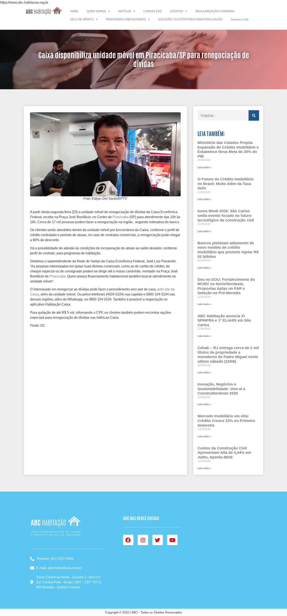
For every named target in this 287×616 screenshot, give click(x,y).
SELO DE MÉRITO (82, 19)
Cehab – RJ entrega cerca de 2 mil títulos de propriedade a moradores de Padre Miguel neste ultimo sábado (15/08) (228, 355)
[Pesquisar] (254, 115)
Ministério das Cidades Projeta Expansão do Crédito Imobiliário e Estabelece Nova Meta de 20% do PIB (228, 149)
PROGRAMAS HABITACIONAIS (126, 19)
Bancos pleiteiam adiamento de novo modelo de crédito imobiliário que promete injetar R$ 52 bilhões (228, 250)
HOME (74, 11)
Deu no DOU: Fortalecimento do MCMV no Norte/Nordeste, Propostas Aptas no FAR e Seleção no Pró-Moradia (226, 286)
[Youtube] (172, 540)
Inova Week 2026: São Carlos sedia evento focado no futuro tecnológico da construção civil (225, 215)
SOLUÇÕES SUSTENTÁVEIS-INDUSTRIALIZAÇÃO (190, 19)
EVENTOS (176, 11)
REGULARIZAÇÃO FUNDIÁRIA (214, 11)
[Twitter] (157, 540)
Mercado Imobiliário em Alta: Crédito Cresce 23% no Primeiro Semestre (226, 420)
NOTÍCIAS (124, 11)
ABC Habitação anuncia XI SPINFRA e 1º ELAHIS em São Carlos (224, 320)
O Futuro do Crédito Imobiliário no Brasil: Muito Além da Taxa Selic (225, 183)
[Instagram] (143, 540)
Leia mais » (204, 167)
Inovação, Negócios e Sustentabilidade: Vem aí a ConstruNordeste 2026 (221, 388)
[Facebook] (128, 540)
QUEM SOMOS (96, 11)
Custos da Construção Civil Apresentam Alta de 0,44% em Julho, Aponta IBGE (224, 452)
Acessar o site (240, 19)
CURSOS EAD (153, 11)
